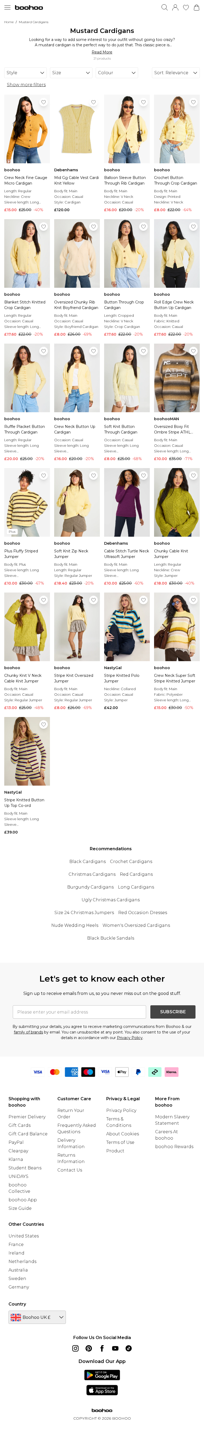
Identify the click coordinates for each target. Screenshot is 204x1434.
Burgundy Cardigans (90, 887)
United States (23, 1236)
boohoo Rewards (174, 1146)
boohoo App (22, 1199)
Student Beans (24, 1167)
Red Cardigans (136, 874)
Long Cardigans (136, 887)
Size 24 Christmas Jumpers (84, 912)
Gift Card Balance (28, 1133)
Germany (18, 1287)
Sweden (17, 1278)
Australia (18, 1270)
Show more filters (26, 84)
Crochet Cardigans (131, 861)
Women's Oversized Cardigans (136, 925)
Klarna (15, 1159)
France (16, 1244)
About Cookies (122, 1133)
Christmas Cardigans (92, 874)
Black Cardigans (87, 861)
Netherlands (22, 1261)
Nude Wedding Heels (74, 925)
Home (9, 22)
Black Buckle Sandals (110, 938)
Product (115, 1150)
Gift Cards (19, 1125)
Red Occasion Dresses (142, 912)
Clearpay (18, 1150)
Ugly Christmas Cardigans (111, 899)
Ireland (16, 1253)
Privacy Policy (130, 1037)
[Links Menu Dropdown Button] (7, 7)
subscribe (173, 1011)
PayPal (16, 1142)
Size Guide (20, 1208)
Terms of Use (120, 1142)
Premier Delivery (26, 1116)
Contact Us (69, 1170)
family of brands (28, 1032)
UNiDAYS (18, 1176)
